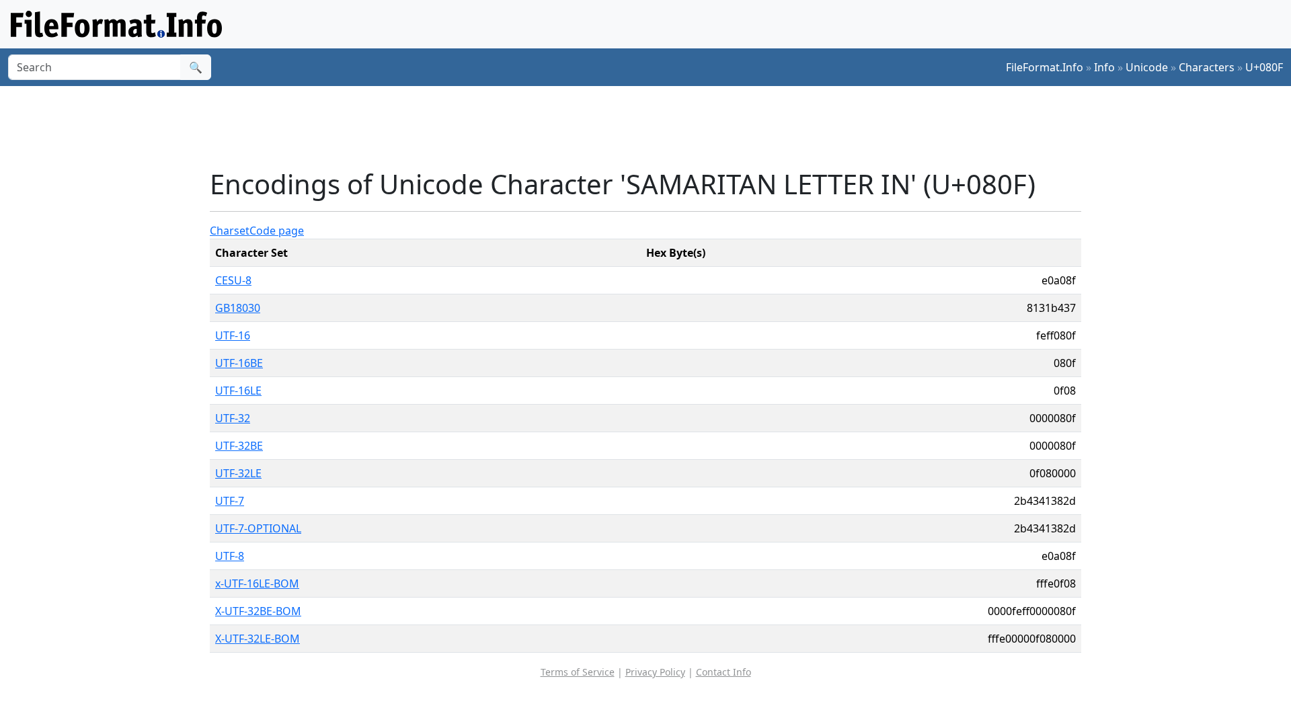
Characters (1207, 67)
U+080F (1264, 67)
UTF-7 (229, 500)
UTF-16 (232, 335)
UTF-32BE (239, 445)
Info (1104, 67)
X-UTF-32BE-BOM (258, 611)
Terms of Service (578, 672)
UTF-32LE (238, 473)
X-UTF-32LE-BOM (257, 638)
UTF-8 (229, 556)
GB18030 (237, 307)
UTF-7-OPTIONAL (258, 528)
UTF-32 (232, 418)
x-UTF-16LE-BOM (257, 583)
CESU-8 (233, 280)
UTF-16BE (239, 363)
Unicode (1147, 67)
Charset (229, 230)
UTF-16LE (238, 390)
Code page (276, 230)
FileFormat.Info (1044, 67)
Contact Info (723, 672)
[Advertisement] (653, 127)
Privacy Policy (655, 672)
